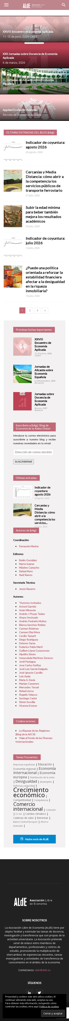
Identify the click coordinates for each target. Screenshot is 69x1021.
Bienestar (42, 818)
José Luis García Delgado (33, 668)
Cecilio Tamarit (27, 635)
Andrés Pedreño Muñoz (32, 621)
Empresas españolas (24, 764)
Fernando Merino (29, 546)
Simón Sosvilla (27, 701)
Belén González (28, 560)
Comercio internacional (28, 806)
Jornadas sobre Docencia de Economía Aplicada (44, 399)
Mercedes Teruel (29, 687)
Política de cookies (49, 1006)
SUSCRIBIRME (23, 461)
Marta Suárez (26, 563)
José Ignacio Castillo (31, 672)
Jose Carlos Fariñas (30, 665)
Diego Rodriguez (28, 639)
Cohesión (51, 809)
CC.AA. (18, 814)
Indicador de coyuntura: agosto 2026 (45, 144)
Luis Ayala (24, 676)
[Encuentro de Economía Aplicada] (22, 346)
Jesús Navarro (27, 588)
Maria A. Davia (27, 679)
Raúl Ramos (25, 574)
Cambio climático (35, 814)
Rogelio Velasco (28, 694)
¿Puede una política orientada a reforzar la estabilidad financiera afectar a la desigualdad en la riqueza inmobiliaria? (45, 279)
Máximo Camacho (29, 567)
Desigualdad (26, 781)
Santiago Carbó (28, 698)
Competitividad (22, 800)
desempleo (46, 781)
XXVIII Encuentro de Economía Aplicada (43, 344)
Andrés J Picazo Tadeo (32, 613)
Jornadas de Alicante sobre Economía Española (44, 372)
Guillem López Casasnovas (34, 650)
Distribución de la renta (42, 777)
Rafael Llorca (26, 690)
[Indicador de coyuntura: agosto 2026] (22, 492)
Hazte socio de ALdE (37, 839)
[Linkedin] (29, 993)
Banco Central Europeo (25, 821)
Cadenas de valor (23, 818)
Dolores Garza (27, 643)
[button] (64, 5)
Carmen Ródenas (29, 628)
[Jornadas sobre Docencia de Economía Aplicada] (22, 401)
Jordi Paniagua (27, 661)
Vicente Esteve (28, 705)
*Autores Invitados (30, 602)
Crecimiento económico (31, 792)
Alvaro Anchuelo (28, 617)
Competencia (41, 800)
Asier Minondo (27, 610)
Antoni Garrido (27, 606)
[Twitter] (39, 993)
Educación (45, 764)
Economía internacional (34, 770)
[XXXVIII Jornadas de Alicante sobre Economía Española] (22, 374)
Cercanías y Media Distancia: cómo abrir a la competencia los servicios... (45, 514)
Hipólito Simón (27, 654)
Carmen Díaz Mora (29, 632)
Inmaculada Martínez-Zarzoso (36, 657)
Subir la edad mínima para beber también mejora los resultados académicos (43, 214)
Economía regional (24, 769)
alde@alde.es (43, 970)
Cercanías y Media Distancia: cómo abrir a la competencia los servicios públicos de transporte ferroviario (45, 181)
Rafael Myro (26, 571)
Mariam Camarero (29, 683)
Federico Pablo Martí (31, 646)
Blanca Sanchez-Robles (32, 624)
